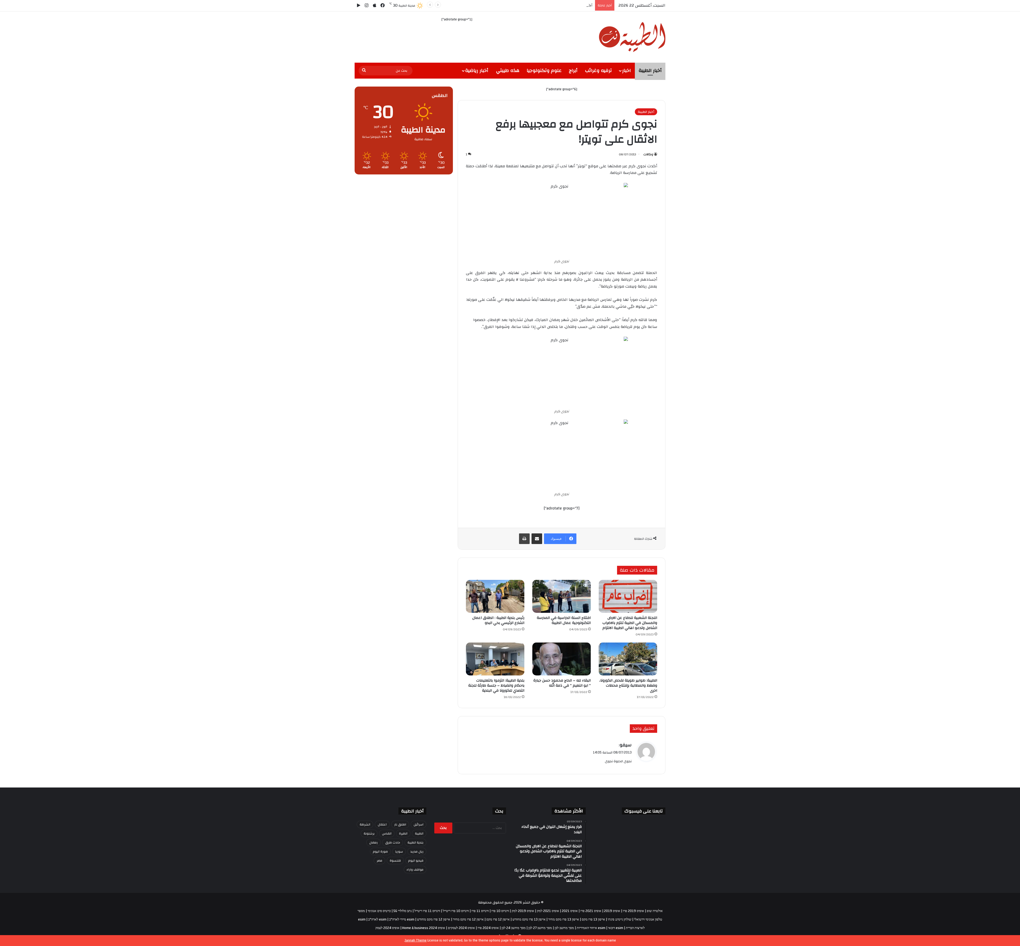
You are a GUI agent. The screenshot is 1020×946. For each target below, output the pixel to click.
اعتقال (382, 824)
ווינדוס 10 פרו (500, 911)
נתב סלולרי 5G (402, 911)
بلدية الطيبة (415, 842)
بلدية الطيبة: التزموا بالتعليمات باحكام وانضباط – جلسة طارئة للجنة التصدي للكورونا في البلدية (496, 685)
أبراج (573, 70)
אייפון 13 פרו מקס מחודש (529, 919)
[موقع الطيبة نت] (632, 37)
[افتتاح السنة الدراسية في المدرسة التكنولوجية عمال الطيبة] (561, 596)
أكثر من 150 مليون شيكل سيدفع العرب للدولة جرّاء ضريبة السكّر (545, 5)
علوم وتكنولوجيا (544, 70)
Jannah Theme (416, 940)
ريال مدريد (416, 851)
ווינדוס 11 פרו (480, 911)
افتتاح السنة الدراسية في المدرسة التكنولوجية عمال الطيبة (564, 620)
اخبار (626, 70)
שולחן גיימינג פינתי (619, 919)
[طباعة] (524, 538)
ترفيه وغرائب (598, 70)
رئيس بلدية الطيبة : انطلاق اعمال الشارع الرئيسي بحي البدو (498, 620)
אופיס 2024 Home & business (423, 928)
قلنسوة (395, 860)
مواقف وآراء (415, 869)
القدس (387, 833)
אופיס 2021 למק (548, 911)
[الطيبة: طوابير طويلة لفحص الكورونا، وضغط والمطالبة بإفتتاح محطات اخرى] (628, 659)
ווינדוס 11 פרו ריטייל (427, 911)
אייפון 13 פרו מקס (593, 919)
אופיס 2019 (612, 911)
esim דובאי (615, 928)
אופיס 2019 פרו (633, 911)
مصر (379, 860)
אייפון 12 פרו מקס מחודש (433, 919)
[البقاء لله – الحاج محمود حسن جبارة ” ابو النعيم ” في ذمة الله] (561, 659)
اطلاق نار (400, 824)
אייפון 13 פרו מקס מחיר (563, 919)
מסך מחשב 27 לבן (540, 928)
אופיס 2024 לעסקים (461, 928)
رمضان (373, 842)
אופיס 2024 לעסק (387, 928)
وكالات (648, 154)
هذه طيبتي (507, 70)
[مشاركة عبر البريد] (537, 538)
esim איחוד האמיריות (591, 928)
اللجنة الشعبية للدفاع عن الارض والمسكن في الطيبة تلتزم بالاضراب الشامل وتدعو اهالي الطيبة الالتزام (629, 622)
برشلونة (369, 833)
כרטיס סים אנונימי (379, 911)
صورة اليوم (380, 851)
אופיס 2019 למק (523, 911)
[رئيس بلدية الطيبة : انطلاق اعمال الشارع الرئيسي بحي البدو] (495, 596)
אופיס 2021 (570, 911)
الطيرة (403, 833)
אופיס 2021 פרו (590, 911)
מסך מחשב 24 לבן (514, 928)
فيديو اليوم (415, 860)
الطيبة (419, 833)
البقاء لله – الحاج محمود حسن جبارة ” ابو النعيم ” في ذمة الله (562, 683)
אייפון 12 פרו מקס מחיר (468, 919)
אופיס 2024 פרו (488, 928)
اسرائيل (418, 824)
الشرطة (365, 824)
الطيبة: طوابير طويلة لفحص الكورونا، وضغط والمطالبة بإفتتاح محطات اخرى (628, 685)
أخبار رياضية (476, 70)
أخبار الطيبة (650, 70)
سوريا (399, 851)
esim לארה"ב (377, 919)
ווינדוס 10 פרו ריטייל (456, 911)
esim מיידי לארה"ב (401, 919)
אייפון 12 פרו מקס (498, 919)
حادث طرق (392, 842)
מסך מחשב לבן (564, 928)
